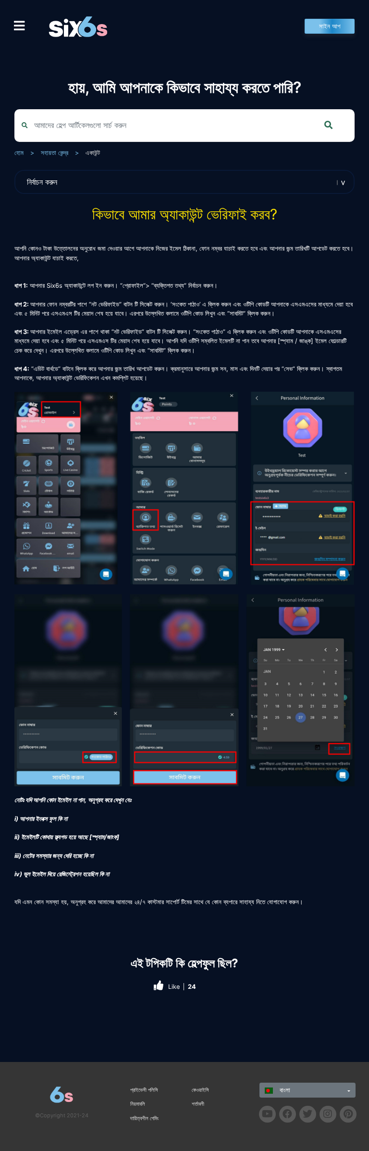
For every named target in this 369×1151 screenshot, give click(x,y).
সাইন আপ (329, 26)
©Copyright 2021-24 (61, 1115)
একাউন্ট (93, 152)
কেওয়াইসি (200, 1090)
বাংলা (284, 1090)
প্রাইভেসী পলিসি (144, 1090)
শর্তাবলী (198, 1103)
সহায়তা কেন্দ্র (54, 152)
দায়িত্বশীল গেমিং (144, 1118)
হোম (19, 152)
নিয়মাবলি (137, 1103)
